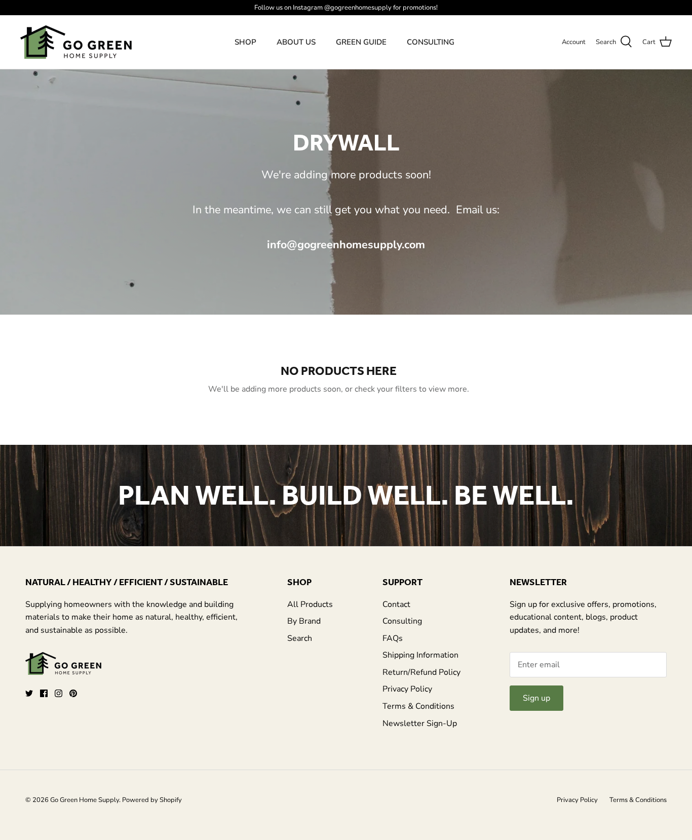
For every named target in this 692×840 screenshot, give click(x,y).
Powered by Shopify (152, 800)
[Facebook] (44, 693)
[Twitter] (29, 693)
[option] (346, 495)
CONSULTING (430, 42)
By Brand (304, 621)
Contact (396, 604)
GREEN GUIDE (361, 42)
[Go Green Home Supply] (76, 42)
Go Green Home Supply (84, 800)
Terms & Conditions (418, 706)
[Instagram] (58, 693)
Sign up (536, 698)
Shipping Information (420, 655)
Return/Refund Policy (421, 672)
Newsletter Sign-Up (419, 723)
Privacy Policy (407, 689)
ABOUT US (296, 42)
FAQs (392, 638)
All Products (310, 604)
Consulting (402, 621)
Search (299, 638)
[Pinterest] (73, 693)
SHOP (245, 42)
